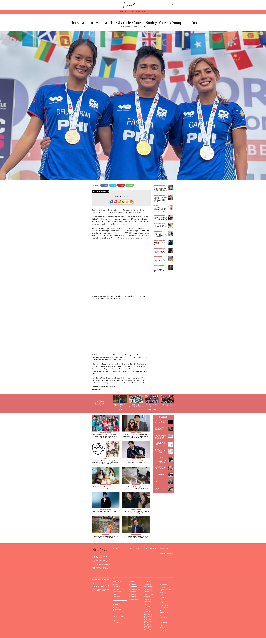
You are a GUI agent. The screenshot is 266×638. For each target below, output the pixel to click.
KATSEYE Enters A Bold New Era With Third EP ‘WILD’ (160, 226)
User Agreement (164, 548)
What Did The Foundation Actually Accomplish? (160, 488)
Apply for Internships (133, 551)
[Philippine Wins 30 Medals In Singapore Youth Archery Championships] (167, 399)
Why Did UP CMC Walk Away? (161, 480)
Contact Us (115, 548)
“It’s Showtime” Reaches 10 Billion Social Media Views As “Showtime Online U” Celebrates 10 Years (160, 189)
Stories (155, 205)
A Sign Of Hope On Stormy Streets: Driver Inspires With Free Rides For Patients (160, 235)
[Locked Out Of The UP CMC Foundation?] (170, 475)
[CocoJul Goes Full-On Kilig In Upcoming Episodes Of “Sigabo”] (170, 250)
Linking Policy (163, 557)
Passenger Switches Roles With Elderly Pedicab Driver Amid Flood (159, 259)
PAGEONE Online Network (126, 26)
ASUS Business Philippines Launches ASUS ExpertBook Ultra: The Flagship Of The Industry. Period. (161, 436)
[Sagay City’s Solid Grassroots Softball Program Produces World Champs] (136, 399)
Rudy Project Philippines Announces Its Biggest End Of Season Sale (161, 421)
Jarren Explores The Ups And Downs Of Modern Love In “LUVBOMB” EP (160, 218)
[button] (172, 5)
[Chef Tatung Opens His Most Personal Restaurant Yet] (170, 429)
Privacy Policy (163, 551)
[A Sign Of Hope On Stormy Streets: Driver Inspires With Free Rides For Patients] (170, 233)
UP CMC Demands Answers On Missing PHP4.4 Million (160, 443)
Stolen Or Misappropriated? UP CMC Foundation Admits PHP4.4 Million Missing (160, 452)
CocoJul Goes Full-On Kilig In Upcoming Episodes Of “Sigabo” (160, 251)
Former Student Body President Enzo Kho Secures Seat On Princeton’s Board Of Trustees (160, 269)
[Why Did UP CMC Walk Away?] (170, 482)
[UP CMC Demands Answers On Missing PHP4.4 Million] (170, 444)
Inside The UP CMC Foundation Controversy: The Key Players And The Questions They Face (160, 460)
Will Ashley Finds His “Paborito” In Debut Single (159, 243)
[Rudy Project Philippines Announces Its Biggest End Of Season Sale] (170, 422)
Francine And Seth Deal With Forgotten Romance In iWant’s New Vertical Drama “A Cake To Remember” (160, 199)
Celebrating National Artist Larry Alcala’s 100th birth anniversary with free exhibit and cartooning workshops (160, 210)
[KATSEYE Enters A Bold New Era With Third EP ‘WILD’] (170, 225)
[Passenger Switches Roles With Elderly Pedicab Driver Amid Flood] (170, 258)
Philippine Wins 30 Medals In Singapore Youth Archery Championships (167, 406)
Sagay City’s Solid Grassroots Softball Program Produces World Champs (136, 406)
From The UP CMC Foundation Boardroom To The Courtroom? (161, 467)
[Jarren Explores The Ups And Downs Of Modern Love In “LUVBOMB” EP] (170, 217)
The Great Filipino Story (96, 389)
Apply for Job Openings (134, 548)
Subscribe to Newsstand (150, 548)
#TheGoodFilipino (157, 231)
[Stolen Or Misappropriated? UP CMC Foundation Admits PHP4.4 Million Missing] (170, 451)
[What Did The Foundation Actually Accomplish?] (170, 489)
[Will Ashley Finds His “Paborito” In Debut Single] (170, 242)
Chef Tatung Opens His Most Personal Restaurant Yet (161, 428)
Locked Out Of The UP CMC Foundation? (161, 473)
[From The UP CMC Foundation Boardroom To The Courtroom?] (170, 468)
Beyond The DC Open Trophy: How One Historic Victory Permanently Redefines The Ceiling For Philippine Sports (151, 407)
